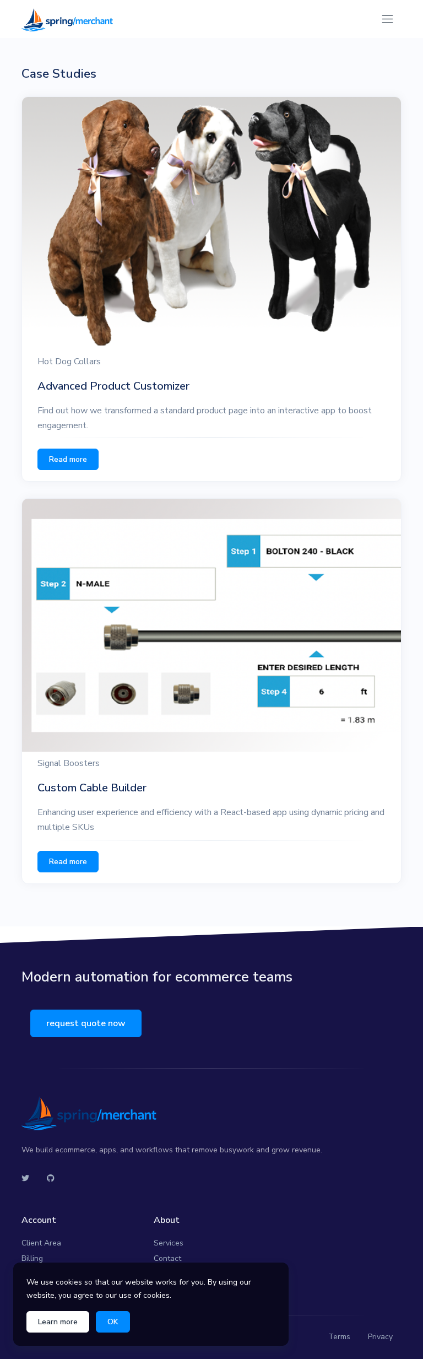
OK (112, 1322)
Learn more (58, 1322)
